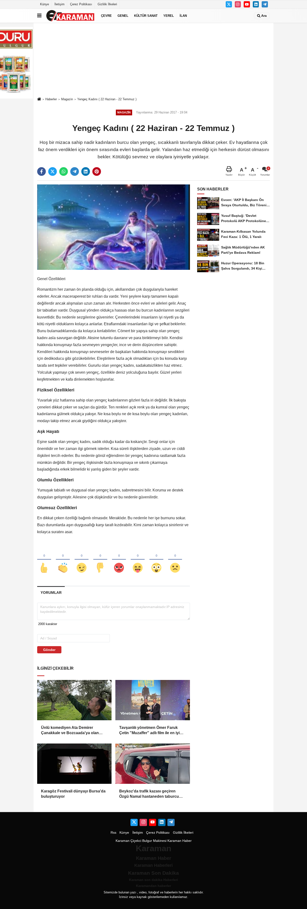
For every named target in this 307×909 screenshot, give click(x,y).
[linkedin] (85, 171)
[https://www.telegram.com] (265, 4)
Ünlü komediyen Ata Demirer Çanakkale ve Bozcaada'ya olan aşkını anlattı (70, 731)
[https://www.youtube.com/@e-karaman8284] (247, 4)
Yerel (168, 16)
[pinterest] (96, 171)
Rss (113, 832)
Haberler (51, 99)
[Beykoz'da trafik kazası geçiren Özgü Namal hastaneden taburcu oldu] (152, 764)
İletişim (59, 4)
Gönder (49, 650)
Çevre (106, 16)
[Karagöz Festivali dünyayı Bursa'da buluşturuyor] (74, 764)
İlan (183, 16)
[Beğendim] (44, 559)
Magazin (67, 99)
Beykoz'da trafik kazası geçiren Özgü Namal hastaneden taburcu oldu (149, 794)
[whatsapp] (63, 171)
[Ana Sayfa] (39, 99)
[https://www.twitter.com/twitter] (229, 4)
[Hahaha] (138, 559)
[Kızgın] (119, 559)
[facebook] (41, 171)
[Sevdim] (82, 559)
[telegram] (74, 171)
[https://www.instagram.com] (238, 4)
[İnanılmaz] (156, 559)
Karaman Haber (179, 841)
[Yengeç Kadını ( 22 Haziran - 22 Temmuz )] (113, 227)
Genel (123, 16)
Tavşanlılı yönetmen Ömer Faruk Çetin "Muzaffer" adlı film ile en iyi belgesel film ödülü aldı (149, 731)
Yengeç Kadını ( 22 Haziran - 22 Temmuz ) (106, 99)
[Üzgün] (175, 559)
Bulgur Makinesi (154, 841)
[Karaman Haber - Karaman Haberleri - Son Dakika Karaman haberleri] (70, 16)
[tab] (51, 592)
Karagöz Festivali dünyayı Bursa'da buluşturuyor (73, 793)
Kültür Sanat (146, 16)
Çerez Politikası (81, 4)
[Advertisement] (153, 59)
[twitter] (52, 171)
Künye (44, 4)
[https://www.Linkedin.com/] (256, 4)
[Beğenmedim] (100, 559)
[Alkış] (63, 559)
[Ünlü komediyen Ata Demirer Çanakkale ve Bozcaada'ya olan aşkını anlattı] (74, 700)
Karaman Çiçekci (128, 841)
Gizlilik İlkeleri (107, 4)
